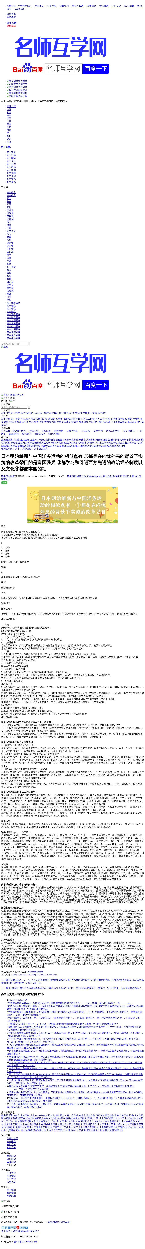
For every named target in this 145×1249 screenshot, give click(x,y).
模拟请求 (26, 434)
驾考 (9, 124)
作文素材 (11, 1176)
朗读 (4, 483)
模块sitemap (92, 476)
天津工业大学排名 (62, 1127)
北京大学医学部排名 (57, 1130)
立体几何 (11, 1147)
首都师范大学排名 (68, 445)
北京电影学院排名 (32, 1124)
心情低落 (50, 439)
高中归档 (71, 476)
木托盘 (16, 439)
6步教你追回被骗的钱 (61, 442)
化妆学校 (138, 439)
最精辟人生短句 (42, 442)
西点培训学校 (112, 439)
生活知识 (11, 1161)
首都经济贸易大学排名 (29, 445)
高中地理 (44, 413)
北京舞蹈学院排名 (13, 1124)
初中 (9, 112)
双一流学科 (72, 439)
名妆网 (101, 476)
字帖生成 (39, 6)
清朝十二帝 (93, 442)
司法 (9, 130)
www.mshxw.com (35, 972)
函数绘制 (64, 6)
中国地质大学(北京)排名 (90, 445)
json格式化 (20, 9)
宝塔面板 (24, 439)
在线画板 (51, 6)
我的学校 (90, 439)
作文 (9, 142)
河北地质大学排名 (95, 1130)
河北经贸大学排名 (92, 1124)
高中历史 (34, 413)
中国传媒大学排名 (50, 445)
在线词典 (91, 6)
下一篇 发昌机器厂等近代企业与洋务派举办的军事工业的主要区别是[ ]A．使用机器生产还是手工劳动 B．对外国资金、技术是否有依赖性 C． (72, 988)
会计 (9, 121)
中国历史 (116, 6)
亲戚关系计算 (113, 431)
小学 (9, 109)
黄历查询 (103, 6)
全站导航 (11, 17)
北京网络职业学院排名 (35, 1130)
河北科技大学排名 (77, 1130)
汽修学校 (124, 439)
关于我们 (11, 1190)
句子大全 (11, 1179)
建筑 (9, 139)
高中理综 (101, 413)
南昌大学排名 (80, 442)
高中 (9, 115)
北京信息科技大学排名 (114, 445)
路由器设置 (6, 439)
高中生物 (82, 413)
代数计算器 (12, 1138)
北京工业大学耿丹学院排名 (85, 1127)
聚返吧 (118, 476)
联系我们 (11, 1193)
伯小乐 (138, 476)
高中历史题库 (41, 448)
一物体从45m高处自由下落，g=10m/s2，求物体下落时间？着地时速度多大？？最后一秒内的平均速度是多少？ (63, 1024)
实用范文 (11, 1182)
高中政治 (53, 413)
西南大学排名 (27, 442)
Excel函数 (129, 6)
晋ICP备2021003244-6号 (60, 1222)
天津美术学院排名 (24, 1127)
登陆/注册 (11, 22)
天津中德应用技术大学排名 (115, 1124)
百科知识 (11, 1158)
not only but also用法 (17, 1000)
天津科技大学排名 (127, 1127)
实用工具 (11, 6)
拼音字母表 (78, 6)
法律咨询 (110, 476)
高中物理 (63, 413)
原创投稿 (11, 25)
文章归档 (15, 1231)
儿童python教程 (37, 439)
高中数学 (15, 413)
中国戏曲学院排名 (50, 1124)
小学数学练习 (24, 6)
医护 (9, 136)
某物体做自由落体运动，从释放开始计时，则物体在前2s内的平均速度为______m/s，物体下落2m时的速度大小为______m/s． (70, 1003)
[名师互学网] (60, 393)
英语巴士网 (128, 476)
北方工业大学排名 (127, 442)
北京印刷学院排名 (108, 442)
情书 (131, 439)
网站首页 (11, 106)
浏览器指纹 (54, 434)
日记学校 (100, 439)
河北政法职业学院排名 (71, 1124)
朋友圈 (59, 439)
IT (8, 133)
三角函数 (11, 1141)
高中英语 (24, 413)
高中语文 (5, 413)
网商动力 (5, 479)
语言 (9, 118)
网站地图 (11, 1196)
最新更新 (11, 14)
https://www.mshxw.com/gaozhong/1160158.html (34, 974)
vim (64, 439)
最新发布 (81, 476)
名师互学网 (6, 448)
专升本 (82, 439)
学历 (9, 127)
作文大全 (11, 1173)
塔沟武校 (5, 442)
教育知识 (11, 1155)
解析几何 (11, 1144)
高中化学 (73, 413)
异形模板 (15, 442)
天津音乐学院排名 (43, 1127)
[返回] (4, 346)
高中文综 (92, 413)
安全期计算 (129, 431)
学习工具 (5, 431)
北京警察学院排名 (108, 1127)
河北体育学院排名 (114, 1130)
